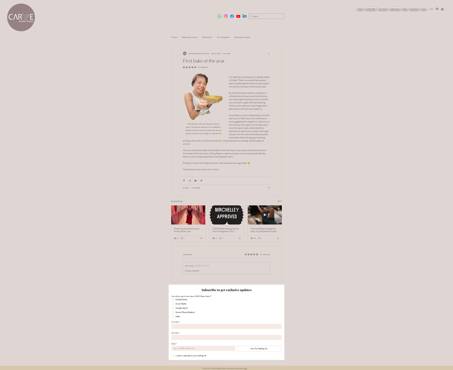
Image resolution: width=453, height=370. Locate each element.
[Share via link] (201, 180)
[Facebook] (232, 16)
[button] (442, 8)
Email (174, 344)
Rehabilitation (207, 37)
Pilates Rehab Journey (190, 37)
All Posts (174, 37)
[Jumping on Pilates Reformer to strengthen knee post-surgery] (265, 214)
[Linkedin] (244, 16)
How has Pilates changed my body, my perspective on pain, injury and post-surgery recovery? (264, 230)
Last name (176, 333)
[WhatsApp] (219, 16)
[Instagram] (225, 16)
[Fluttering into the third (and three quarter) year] (188, 214)
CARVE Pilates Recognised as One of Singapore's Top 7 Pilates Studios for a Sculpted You (225, 230)
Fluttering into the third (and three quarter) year (186, 230)
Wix (245, 368)
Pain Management (223, 37)
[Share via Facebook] (184, 180)
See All (279, 201)
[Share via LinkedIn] (195, 180)
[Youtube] (238, 16)
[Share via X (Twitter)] (190, 180)
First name (176, 322)
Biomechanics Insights (242, 37)
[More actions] (268, 53)
